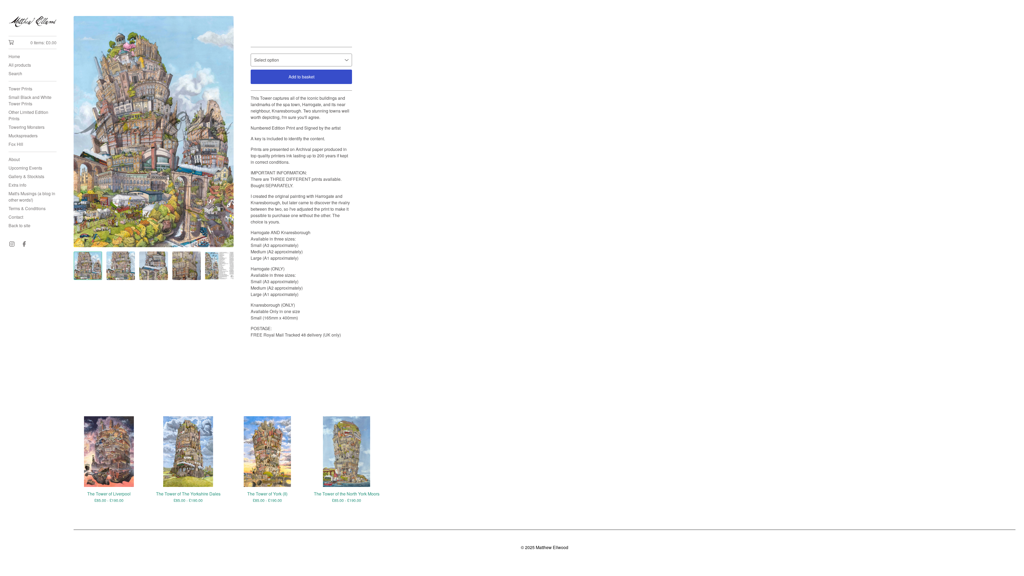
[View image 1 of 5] (88, 265)
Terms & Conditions (27, 208)
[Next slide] (226, 131)
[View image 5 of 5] (219, 265)
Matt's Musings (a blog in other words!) (32, 196)
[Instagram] (12, 244)
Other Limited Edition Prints (28, 115)
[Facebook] (24, 244)
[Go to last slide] (81, 131)
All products (20, 65)
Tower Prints (20, 89)
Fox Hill (16, 144)
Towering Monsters (27, 127)
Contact (16, 217)
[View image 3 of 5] (153, 265)
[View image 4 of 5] (186, 265)
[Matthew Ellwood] (33, 21)
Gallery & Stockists (26, 176)
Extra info (17, 185)
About (14, 159)
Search (15, 73)
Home (14, 56)
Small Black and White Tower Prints (30, 100)
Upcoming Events (25, 168)
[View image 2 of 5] (120, 265)
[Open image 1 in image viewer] (154, 131)
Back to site (19, 225)
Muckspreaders (23, 136)
